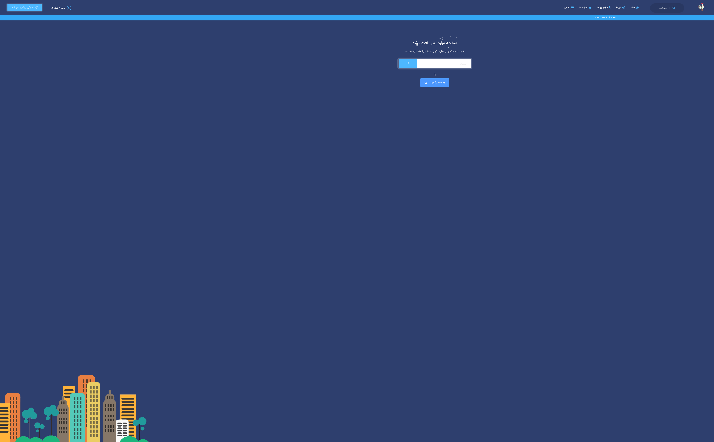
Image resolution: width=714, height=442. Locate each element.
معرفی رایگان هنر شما (22, 7)
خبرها (618, 7)
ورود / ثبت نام (58, 8)
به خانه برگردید (437, 82)
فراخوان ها (602, 7)
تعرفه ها (583, 7)
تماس (567, 7)
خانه (633, 7)
